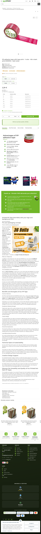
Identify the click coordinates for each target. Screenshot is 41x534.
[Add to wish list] (36, 17)
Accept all (31, 523)
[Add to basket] (3, 15)
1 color (5, 83)
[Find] (39, 4)
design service (26, 208)
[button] (30, 1)
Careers (18, 455)
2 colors (13, 83)
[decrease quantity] (3, 116)
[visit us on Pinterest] (6, 519)
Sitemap (5, 477)
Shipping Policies (32, 455)
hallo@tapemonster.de (7, 455)
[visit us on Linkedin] (12, 519)
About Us (31, 451)
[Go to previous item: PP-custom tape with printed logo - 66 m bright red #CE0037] (35, 11)
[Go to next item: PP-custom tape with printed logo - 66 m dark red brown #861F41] (38, 11)
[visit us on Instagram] (9, 519)
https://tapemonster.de (6, 397)
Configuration (31, 526)
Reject (31, 529)
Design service (19, 451)
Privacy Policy (7, 472)
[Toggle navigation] (1, 0)
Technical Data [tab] (28, 127)
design (5, 324)
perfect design (27, 357)
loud (6, 78)
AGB (5, 470)
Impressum (4, 530)
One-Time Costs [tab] (12, 127)
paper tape (24, 303)
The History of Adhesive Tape (31, 457)
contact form (8, 459)
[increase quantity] (18, 116)
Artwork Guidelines (33, 448)
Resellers (18, 453)
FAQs (28, 299)
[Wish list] (32, 1)
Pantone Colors (32, 459)
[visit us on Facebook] (3, 519)
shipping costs (11, 91)
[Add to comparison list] (34, 17)
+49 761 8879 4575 (6, 451)
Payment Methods (33, 453)
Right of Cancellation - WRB (7, 475)
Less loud (13, 78)
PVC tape (18, 303)
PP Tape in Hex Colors (11, 66)
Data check (18, 449)
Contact (18, 448)
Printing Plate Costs (33, 449)
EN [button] (26, 1)
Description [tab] (4, 127)
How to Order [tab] (21, 127)
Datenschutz (10, 530)
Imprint (5, 468)
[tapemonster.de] (7, 1)
